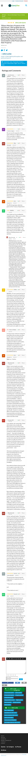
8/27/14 (10, 421)
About (2, 735)
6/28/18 (16, 575)
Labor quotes (18, 692)
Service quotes (8, 702)
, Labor (10, 62)
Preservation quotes (9, 695)
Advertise (3, 738)
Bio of (9, 710)
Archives (3, 750)
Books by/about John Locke (11, 715)
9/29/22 (14, 238)
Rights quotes (19, 700)
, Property (21, 62)
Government (6, 62)
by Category (10, 746)
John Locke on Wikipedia (10, 720)
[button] (7, 659)
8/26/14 (14, 357)
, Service (19, 63)
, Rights (15, 63)
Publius (15, 289)
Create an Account (19, 1)
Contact (3, 741)
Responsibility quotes (9, 700)
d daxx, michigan (12, 329)
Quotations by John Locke (10, 712)
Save (21, 679)
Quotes (3, 746)
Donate (25, 1)
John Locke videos (9, 717)
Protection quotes (9, 697)
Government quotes (9, 692)
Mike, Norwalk (12, 237)
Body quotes (7, 704)
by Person (18, 746)
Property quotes (19, 695)
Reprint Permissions (6, 740)
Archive (3, 737)
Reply (24, 75)
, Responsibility (10, 63)
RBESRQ (12, 210)
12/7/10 (10, 331)
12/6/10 (14, 76)
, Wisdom (23, 63)
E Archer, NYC (11, 420)
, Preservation (16, 62)
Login (13, 1)
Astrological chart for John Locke (12, 722)
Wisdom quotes (16, 702)
